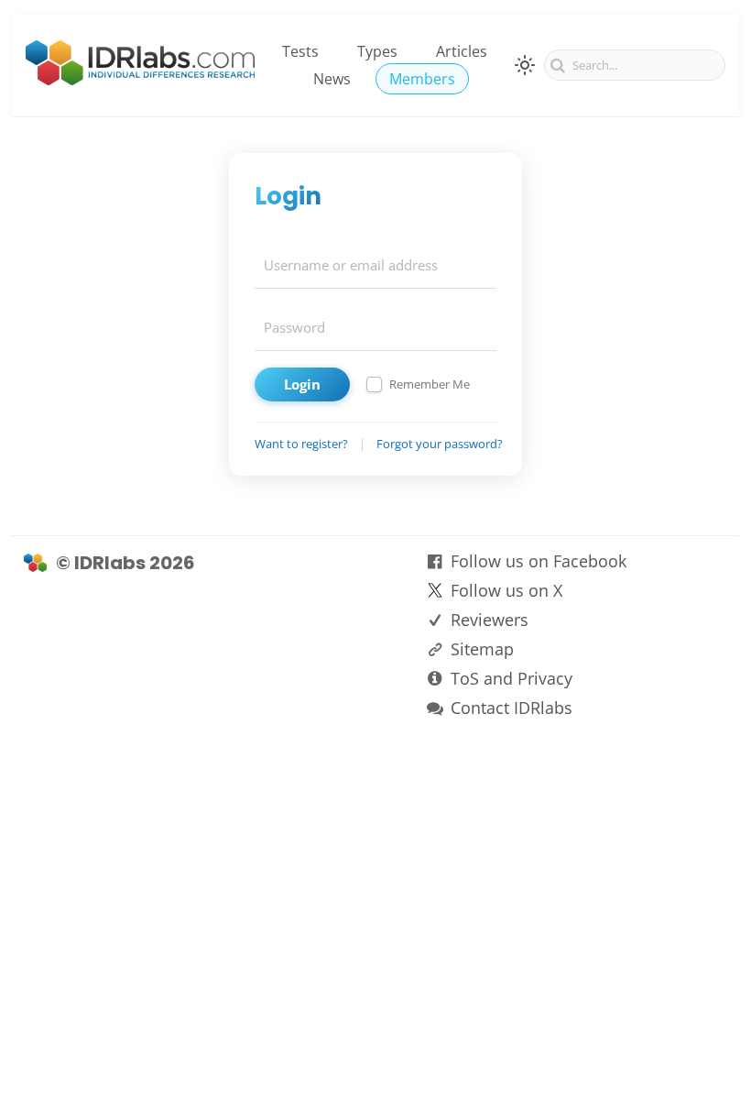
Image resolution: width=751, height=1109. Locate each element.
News (332, 79)
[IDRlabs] (140, 80)
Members (422, 79)
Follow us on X (506, 590)
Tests (300, 51)
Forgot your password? (439, 443)
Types (377, 51)
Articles (461, 51)
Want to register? (301, 443)
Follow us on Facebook (538, 561)
